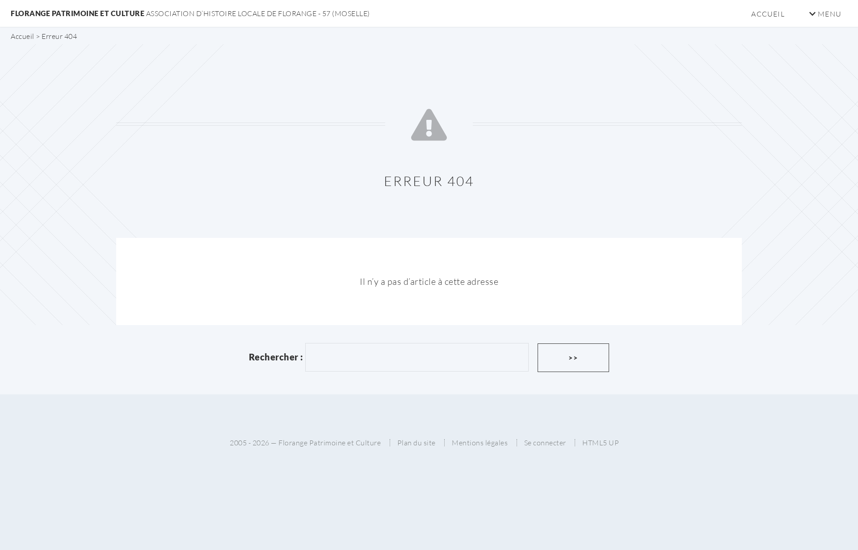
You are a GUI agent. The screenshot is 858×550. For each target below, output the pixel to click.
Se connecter (545, 442)
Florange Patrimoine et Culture (190, 13)
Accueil (767, 13)
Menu (828, 13)
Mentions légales (480, 442)
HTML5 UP (600, 442)
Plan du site (416, 442)
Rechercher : (276, 356)
